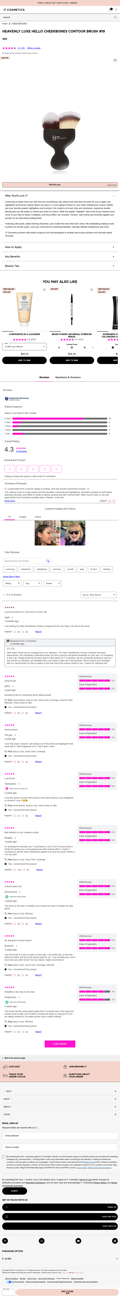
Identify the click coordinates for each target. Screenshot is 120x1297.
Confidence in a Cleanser (24, 334)
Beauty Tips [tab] (12, 266)
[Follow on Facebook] (5, 1241)
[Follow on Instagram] (41, 1241)
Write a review (33, 48)
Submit (14, 1191)
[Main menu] (116, 10)
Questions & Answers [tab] (68, 377)
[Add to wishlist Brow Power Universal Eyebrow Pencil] (92, 289)
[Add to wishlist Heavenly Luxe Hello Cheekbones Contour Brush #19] (115, 61)
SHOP (8, 1099)
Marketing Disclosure (35, 1182)
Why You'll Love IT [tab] (16, 196)
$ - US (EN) (6, 1259)
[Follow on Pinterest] (115, 1241)
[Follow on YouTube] (78, 1241)
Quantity (6, 1289)
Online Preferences (63, 1278)
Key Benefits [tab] (12, 257)
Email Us (112, 1207)
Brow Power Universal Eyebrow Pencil (72, 335)
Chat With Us (109, 1226)
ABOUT (8, 1106)
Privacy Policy (79, 1272)
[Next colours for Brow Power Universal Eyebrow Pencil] (92, 347)
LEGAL (7, 1114)
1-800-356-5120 (109, 1217)
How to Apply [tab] (13, 247)
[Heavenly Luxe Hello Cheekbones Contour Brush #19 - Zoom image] (60, 117)
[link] (110, 10)
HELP (7, 1091)
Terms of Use (85, 1179)
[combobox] (57, 17)
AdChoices (64, 1272)
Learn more (111, 185)
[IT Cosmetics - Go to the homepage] (14, 10)
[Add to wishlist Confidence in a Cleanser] (44, 289)
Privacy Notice (100, 1182)
